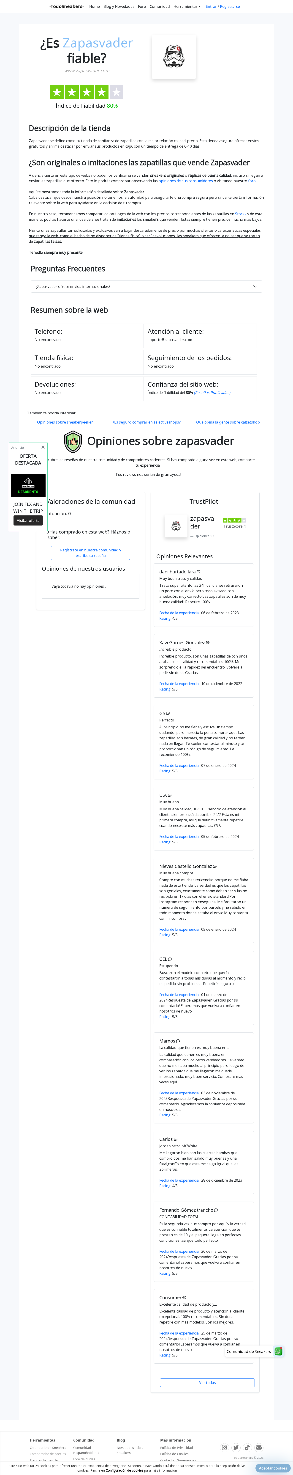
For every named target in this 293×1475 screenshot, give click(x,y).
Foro (142, 6)
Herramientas (186, 6)
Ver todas (207, 1382)
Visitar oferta (28, 520)
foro (252, 180)
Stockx (240, 213)
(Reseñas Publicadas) (212, 392)
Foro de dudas (84, 1459)
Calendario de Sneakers (48, 1447)
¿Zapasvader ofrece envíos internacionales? (72, 286)
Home (94, 6)
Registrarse (230, 6)
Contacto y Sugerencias (178, 1460)
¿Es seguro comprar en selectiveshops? (147, 422)
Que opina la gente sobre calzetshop (228, 422)
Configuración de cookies (124, 1470)
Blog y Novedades (118, 6)
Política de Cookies (174, 1454)
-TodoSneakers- (66, 6)
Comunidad (160, 6)
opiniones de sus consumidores (186, 180)
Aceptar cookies (273, 1468)
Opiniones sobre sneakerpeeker (65, 422)
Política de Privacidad (176, 1447)
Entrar (211, 6)
